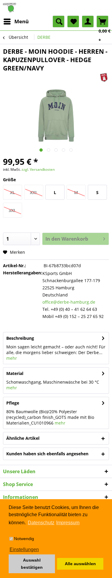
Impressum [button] (67, 522)
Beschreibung (20, 338)
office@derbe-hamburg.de (68, 302)
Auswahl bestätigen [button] (32, 564)
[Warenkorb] (102, 21)
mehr (11, 358)
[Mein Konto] (88, 21)
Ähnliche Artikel (22, 438)
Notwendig (24, 538)
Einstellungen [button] (24, 549)
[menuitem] (16, 21)
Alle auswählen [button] (80, 563)
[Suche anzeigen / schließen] (59, 21)
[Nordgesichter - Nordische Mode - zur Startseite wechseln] (56, 8)
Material (14, 373)
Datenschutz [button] (41, 522)
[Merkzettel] (73, 21)
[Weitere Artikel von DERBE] (104, 77)
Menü (21, 21)
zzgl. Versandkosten (38, 169)
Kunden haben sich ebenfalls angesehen (47, 453)
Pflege (12, 403)
